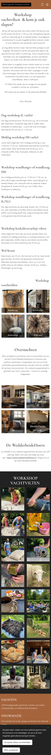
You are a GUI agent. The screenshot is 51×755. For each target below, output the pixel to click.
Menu (47, 4)
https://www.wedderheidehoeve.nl (22, 457)
